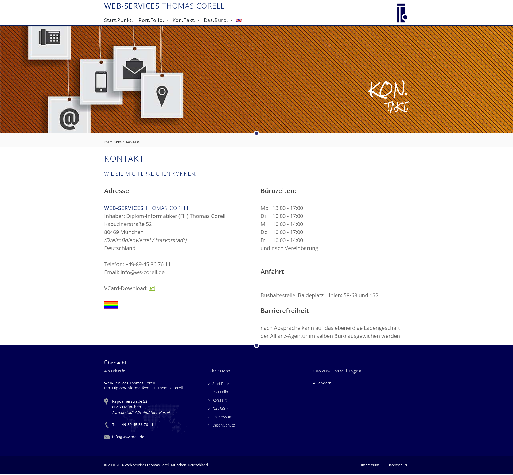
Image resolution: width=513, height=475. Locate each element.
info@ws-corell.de (128, 436)
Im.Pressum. (222, 416)
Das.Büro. (216, 19)
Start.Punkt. (118, 19)
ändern (324, 383)
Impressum (370, 464)
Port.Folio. (151, 19)
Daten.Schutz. (223, 425)
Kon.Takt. (184, 19)
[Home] (402, 11)
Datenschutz (397, 464)
